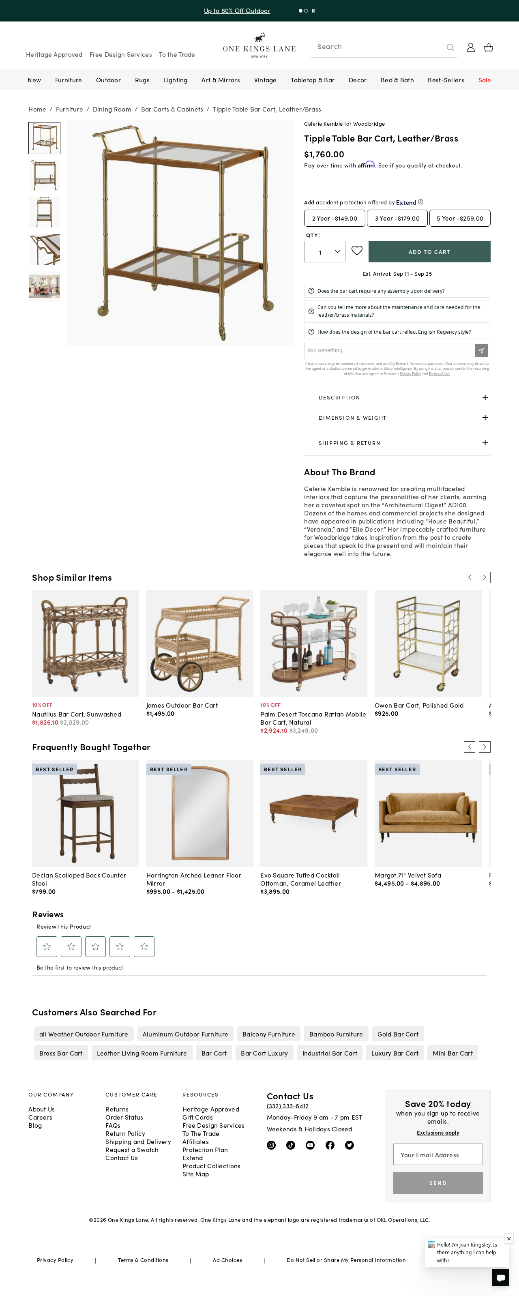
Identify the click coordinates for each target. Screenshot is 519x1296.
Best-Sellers (446, 79)
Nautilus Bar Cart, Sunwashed (76, 713)
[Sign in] (470, 47)
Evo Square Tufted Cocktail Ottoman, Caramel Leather (300, 878)
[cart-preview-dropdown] (488, 47)
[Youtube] (312, 1145)
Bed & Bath (397, 79)
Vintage (265, 79)
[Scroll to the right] (484, 577)
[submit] (450, 47)
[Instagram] (273, 1145)
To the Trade (177, 54)
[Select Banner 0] (300, 11)
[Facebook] (332, 1145)
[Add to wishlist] (357, 250)
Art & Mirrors (221, 79)
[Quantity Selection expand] (338, 252)
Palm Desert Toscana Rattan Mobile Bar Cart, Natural (313, 717)
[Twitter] (351, 1145)
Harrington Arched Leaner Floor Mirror (193, 878)
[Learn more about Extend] (420, 201)
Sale (484, 79)
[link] (397, 398)
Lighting (176, 79)
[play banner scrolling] (313, 11)
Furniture (68, 79)
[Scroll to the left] (469, 577)
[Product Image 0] (44, 138)
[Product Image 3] (44, 249)
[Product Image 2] (44, 212)
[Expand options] (485, 397)
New (34, 79)
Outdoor (108, 79)
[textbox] (324, 251)
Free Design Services (121, 54)
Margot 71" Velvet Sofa (408, 874)
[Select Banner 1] (306, 11)
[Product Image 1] (44, 175)
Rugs (142, 79)
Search (329, 46)
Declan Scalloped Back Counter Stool (79, 878)
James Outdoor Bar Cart (182, 704)
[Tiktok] (292, 1145)
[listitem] (83, 1033)
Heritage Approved (54, 54)
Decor (358, 79)
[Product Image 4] (44, 287)
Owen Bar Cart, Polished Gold (419, 704)
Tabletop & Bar (313, 79)
